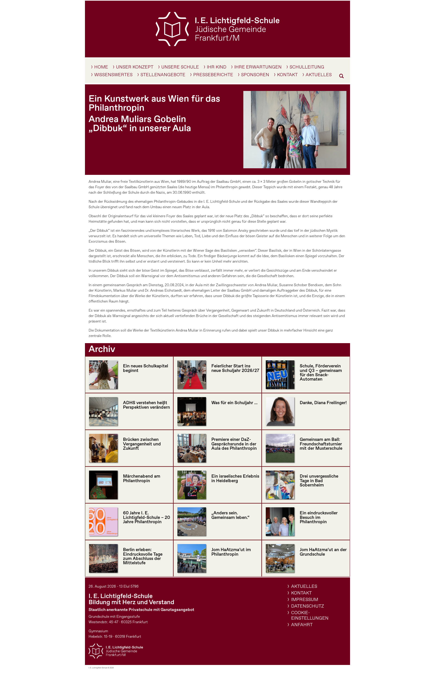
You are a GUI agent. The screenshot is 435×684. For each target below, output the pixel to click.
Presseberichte (213, 75)
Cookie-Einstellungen (310, 615)
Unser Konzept (134, 68)
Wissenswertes (113, 75)
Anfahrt (302, 625)
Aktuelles (319, 75)
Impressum (304, 600)
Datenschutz (307, 606)
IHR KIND (216, 68)
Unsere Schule (180, 68)
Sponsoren (255, 75)
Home (101, 68)
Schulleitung (307, 68)
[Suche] (341, 76)
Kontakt (287, 75)
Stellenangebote (162, 75)
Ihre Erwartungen (258, 68)
